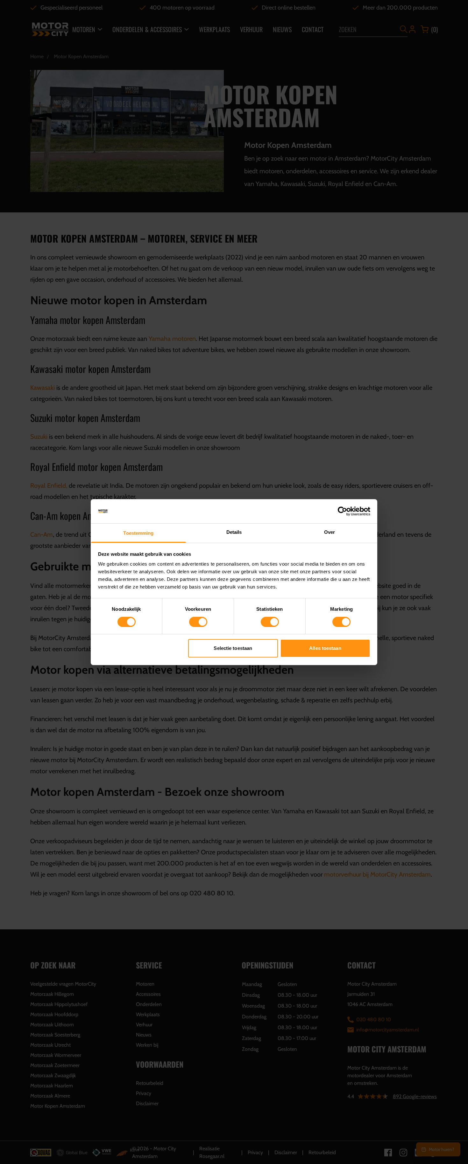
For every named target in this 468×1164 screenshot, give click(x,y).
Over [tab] (329, 532)
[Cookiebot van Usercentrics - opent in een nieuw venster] (342, 511)
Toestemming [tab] (138, 533)
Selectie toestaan (233, 648)
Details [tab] (234, 532)
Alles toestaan (325, 648)
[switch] (198, 622)
